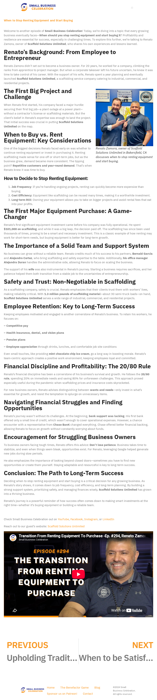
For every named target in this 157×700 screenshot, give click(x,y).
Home (51, 687)
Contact (88, 693)
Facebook (76, 519)
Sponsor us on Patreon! (62, 693)
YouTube (63, 519)
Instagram (91, 519)
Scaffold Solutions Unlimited (66, 526)
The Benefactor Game (74, 687)
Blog (97, 687)
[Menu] (132, 8)
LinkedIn (108, 519)
